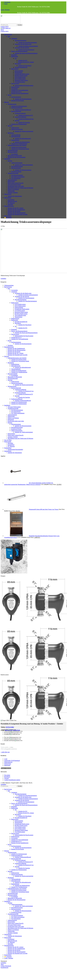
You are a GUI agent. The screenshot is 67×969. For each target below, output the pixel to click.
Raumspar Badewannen (21, 80)
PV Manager (11, 203)
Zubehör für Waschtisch (24, 65)
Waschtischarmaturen (20, 40)
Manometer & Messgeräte (15, 155)
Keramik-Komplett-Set (21, 67)
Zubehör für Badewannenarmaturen (28, 46)
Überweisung (8, 731)
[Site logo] (10, 23)
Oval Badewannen (20, 82)
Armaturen (14, 38)
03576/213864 (10, 727)
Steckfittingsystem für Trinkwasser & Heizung (20, 188)
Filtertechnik (11, 191)
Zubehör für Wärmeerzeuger (19, 106)
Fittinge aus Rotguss (13, 189)
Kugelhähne (14, 154)
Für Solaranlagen (16, 178)
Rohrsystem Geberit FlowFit (15, 183)
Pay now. (6, 737)
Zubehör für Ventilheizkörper (19, 143)
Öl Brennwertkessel (20, 113)
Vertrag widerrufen (6, 768)
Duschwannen (15, 83)
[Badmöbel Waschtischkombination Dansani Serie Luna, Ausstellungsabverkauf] (16, 536)
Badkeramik (14, 56)
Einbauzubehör (19, 71)
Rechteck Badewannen (21, 75)
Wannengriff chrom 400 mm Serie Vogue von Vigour (44, 509)
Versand (6, 778)
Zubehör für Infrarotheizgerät (23, 138)
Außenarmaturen (12, 180)
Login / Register (8, 958)
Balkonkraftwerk (12, 201)
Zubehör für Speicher (24, 122)
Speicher (17, 120)
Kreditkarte (7, 734)
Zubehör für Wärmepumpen (19, 124)
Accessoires (14, 88)
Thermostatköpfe (16, 135)
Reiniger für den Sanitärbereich (19, 93)
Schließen (3, 278)
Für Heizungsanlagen (17, 175)
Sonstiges (10, 345)
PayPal (6, 729)
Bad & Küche (8, 287)
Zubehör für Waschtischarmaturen (27, 42)
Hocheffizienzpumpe (17, 166)
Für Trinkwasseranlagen (17, 176)
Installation (7, 405)
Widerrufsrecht (8, 762)
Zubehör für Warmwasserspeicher (24, 131)
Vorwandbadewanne (20, 315)
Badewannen (14, 69)
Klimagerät (11, 419)
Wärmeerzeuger (12, 104)
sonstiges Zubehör (13, 192)
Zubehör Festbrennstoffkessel (23, 109)
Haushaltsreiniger (9, 347)
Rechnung (7, 733)
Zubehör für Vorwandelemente (19, 90)
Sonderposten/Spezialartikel (15, 449)
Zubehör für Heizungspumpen (23, 170)
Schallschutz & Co (16, 91)
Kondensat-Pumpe (16, 171)
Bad (9, 36)
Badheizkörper (15, 87)
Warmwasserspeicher (17, 129)
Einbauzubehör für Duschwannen (24, 85)
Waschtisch (18, 63)
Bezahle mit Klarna (9, 740)
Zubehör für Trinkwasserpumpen (24, 165)
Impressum (7, 765)
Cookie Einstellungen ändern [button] (12, 780)
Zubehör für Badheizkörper (22, 142)
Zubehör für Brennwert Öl (25, 115)
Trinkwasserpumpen (16, 163)
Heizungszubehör (12, 152)
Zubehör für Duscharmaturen (26, 49)
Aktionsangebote (9, 285)
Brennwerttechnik (16, 111)
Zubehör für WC (22, 60)
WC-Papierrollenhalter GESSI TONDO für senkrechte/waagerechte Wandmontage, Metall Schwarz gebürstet (28, 483)
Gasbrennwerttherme (20, 117)
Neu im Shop (8, 440)
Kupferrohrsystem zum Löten (16, 186)
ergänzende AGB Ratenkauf (12, 760)
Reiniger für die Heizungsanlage (16, 157)
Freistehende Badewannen (22, 74)
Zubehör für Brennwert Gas (26, 119)
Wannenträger (18, 72)
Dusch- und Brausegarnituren (19, 51)
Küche (9, 95)
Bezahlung (7, 776)
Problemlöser (7, 448)
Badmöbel (14, 55)
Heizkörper (11, 133)
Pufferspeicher (15, 127)
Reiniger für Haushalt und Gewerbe (17, 214)
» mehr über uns (5, 752)
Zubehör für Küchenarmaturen (23, 99)
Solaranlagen (7, 451)
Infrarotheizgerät (15, 136)
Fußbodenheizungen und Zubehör (17, 145)
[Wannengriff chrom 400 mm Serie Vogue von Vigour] (16, 509)
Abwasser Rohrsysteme (14, 184)
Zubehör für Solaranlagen (15, 196)
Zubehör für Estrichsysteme (18, 147)
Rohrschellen (11, 181)
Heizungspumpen (16, 168)
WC (16, 58)
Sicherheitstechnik (13, 150)
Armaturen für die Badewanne (23, 44)
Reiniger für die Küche (17, 100)
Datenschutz (7, 763)
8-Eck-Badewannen (20, 78)
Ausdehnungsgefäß (13, 173)
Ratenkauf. (7, 739)
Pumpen (10, 161)
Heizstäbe (10, 204)
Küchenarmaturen (16, 97)
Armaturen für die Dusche (22, 47)
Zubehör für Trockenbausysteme (20, 149)
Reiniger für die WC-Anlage (26, 62)
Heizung (6, 356)
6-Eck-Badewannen (20, 77)
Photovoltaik (7, 441)
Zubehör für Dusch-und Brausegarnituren (26, 53)
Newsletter (7, 775)
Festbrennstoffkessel (16, 107)
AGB (5, 759)
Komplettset (11, 199)
